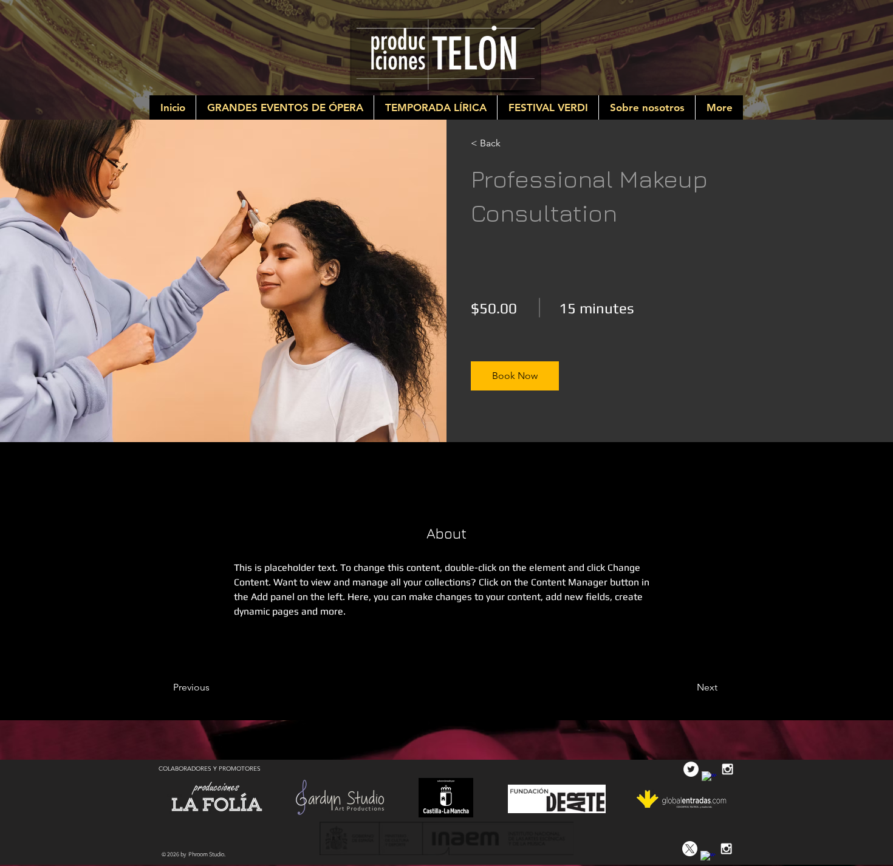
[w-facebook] (709, 778)
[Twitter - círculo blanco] (691, 769)
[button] (515, 375)
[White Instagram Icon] (727, 769)
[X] (689, 848)
